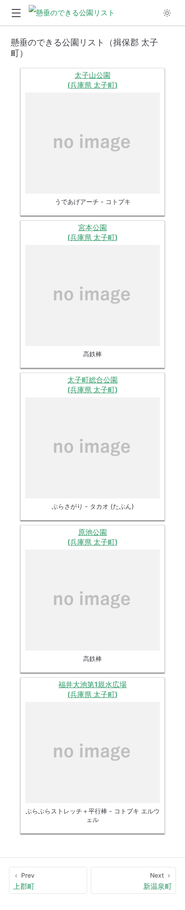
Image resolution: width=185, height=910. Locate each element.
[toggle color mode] (167, 13)
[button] (16, 13)
